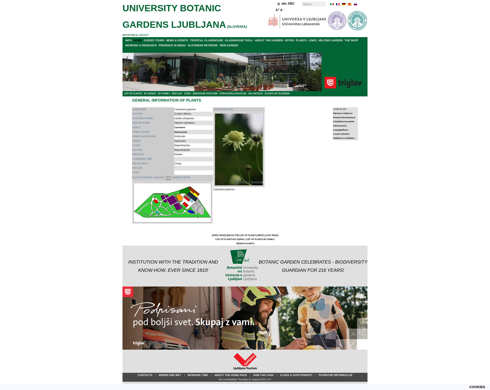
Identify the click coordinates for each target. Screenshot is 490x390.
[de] (343, 4)
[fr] (338, 4)
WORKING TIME (198, 375)
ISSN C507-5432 (263, 375)
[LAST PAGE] (271, 235)
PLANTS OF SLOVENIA (277, 93)
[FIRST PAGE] (219, 235)
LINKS (313, 40)
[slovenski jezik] (355, 4)
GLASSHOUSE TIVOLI (239, 40)
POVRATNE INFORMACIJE (335, 375)
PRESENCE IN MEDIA (172, 45)
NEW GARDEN (229, 45)
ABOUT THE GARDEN (269, 40)
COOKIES (477, 387)
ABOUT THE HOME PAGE (230, 375)
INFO (128, 40)
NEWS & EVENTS (177, 40)
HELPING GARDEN (330, 40)
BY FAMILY (164, 93)
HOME (138, 40)
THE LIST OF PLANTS (246, 235)
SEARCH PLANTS (245, 243)
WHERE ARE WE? (170, 375)
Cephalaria (179, 127)
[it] (332, 4)
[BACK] (230, 235)
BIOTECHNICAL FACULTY (135, 35)
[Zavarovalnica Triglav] (245, 349)
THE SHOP (351, 40)
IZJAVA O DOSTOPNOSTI (296, 375)
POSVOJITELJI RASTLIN (233, 93)
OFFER (289, 40)
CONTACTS (145, 375)
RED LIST (177, 93)
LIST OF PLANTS (133, 93)
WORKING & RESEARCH (141, 45)
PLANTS (301, 40)
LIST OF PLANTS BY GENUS (230, 239)
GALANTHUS (255, 93)
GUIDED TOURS (154, 40)
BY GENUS (150, 93)
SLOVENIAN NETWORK (203, 45)
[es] (349, 4)
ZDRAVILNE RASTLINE (205, 93)
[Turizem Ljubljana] (245, 371)
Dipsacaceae (180, 132)
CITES (187, 93)
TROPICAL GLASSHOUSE (206, 40)
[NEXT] (260, 235)
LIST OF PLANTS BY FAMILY (260, 239)
